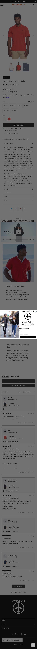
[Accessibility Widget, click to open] (3, 324)
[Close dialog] (36, 311)
